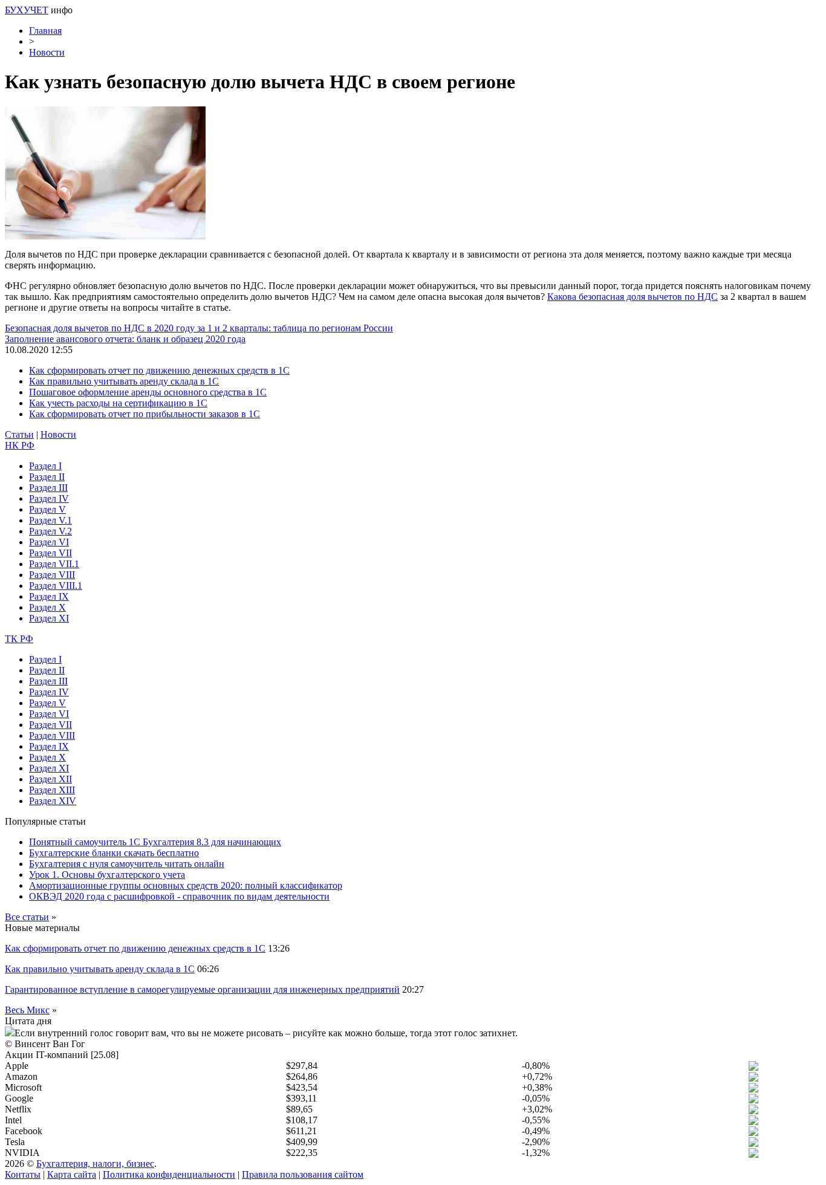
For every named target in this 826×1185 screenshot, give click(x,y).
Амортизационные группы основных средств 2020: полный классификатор (185, 885)
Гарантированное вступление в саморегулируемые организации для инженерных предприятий (202, 989)
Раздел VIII (52, 575)
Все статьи (27, 917)
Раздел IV (49, 498)
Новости (47, 52)
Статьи (19, 434)
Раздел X (47, 607)
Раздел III (48, 487)
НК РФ (19, 445)
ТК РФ (19, 639)
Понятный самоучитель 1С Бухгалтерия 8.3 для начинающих (155, 842)
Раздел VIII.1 (55, 585)
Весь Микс (27, 1010)
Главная (45, 30)
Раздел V (47, 509)
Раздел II (47, 477)
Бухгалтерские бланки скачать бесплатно (114, 853)
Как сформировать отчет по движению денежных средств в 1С (159, 370)
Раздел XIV (52, 801)
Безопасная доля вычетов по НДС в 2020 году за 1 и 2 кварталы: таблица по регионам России (199, 328)
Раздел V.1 (50, 520)
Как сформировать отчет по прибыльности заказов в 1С (144, 414)
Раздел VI (49, 542)
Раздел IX (49, 596)
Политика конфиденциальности (169, 1174)
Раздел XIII (52, 790)
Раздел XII (50, 779)
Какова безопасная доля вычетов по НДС (632, 296)
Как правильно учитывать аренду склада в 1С (124, 381)
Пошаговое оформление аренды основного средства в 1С (148, 392)
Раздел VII (50, 553)
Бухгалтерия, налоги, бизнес (95, 1163)
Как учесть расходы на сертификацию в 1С (118, 403)
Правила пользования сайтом (302, 1174)
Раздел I (45, 466)
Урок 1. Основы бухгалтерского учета (107, 874)
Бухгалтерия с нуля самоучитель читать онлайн (126, 864)
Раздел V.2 (50, 531)
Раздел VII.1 (54, 564)
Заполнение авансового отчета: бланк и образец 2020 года (125, 339)
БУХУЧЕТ (26, 10)
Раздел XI (49, 618)
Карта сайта (71, 1174)
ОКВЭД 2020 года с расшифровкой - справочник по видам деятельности (179, 896)
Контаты (23, 1174)
